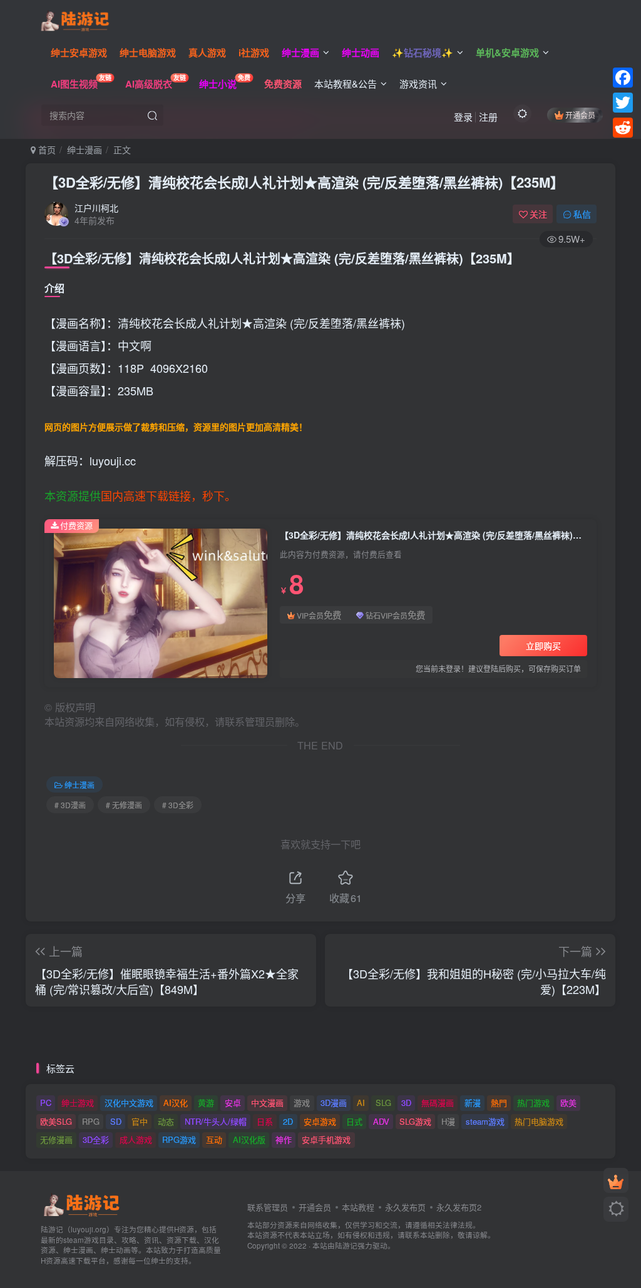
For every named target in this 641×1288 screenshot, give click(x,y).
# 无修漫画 (124, 804)
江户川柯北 (96, 207)
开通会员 (580, 114)
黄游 (206, 1102)
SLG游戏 (415, 1121)
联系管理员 (267, 1207)
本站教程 (358, 1207)
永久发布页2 (458, 1207)
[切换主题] (615, 1209)
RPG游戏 (179, 1139)
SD (115, 1121)
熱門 (499, 1102)
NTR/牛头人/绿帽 (216, 1121)
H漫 (448, 1121)
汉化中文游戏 (129, 1102)
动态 (166, 1121)
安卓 (233, 1102)
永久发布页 (405, 1207)
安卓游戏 (320, 1121)
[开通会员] (615, 1180)
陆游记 (346, 1245)
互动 (214, 1139)
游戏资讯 (418, 83)
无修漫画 (56, 1139)
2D (288, 1121)
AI (361, 1102)
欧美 (568, 1102)
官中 (139, 1121)
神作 (283, 1139)
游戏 (302, 1102)
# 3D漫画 (70, 804)
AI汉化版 (249, 1139)
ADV (381, 1121)
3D (406, 1102)
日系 (265, 1121)
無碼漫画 (437, 1102)
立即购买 (543, 645)
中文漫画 (267, 1102)
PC (45, 1102)
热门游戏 (533, 1102)
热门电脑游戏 (539, 1121)
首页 (46, 149)
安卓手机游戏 (326, 1139)
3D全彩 (96, 1139)
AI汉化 (175, 1102)
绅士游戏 (77, 1102)
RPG (91, 1121)
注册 (488, 116)
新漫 (472, 1102)
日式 (354, 1121)
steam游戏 (485, 1121)
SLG (383, 1102)
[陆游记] (74, 19)
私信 (582, 214)
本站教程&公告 (345, 83)
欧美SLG (56, 1121)
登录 (463, 116)
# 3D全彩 (177, 804)
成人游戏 (136, 1139)
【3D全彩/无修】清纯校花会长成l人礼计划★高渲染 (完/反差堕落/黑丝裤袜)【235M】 (304, 182)
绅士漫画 (84, 149)
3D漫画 (333, 1102)
